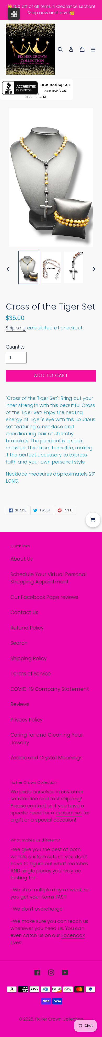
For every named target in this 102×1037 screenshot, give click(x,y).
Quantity (15, 347)
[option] (29, 267)
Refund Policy (26, 627)
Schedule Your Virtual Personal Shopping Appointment (48, 578)
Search (19, 643)
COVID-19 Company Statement (49, 689)
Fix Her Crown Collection (59, 1019)
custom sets (42, 856)
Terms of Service (30, 673)
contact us (40, 805)
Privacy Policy (26, 719)
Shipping (16, 327)
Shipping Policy (28, 658)
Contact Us (24, 612)
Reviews (19, 704)
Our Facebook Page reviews (44, 597)
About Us (21, 558)
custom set (69, 812)
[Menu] (93, 49)
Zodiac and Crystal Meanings (46, 757)
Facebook (73, 935)
